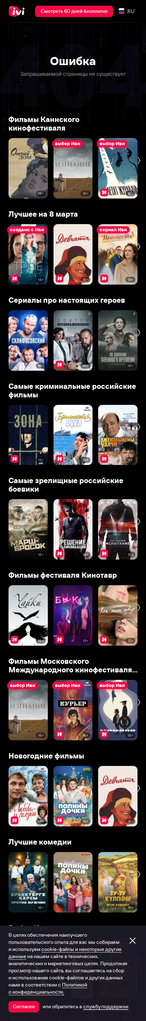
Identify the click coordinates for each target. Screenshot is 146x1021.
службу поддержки (105, 1006)
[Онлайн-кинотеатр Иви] (18, 11)
